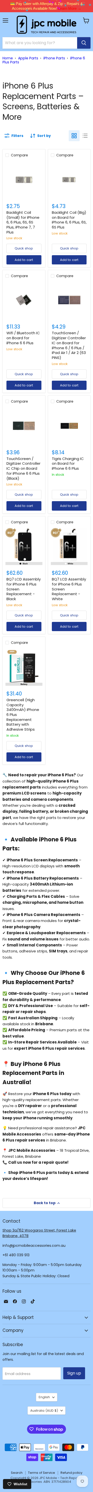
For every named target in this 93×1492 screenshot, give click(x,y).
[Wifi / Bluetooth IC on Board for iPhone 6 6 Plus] (23, 300)
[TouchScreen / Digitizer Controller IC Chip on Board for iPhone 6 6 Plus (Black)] (23, 426)
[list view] (85, 135)
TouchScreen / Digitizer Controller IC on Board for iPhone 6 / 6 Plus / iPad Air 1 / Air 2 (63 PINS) (69, 345)
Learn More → (69, 8)
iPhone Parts (54, 58)
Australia (44, 1410)
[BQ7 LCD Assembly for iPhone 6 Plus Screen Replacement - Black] (23, 546)
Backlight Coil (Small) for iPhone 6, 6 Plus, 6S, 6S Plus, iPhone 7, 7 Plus (22, 222)
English (44, 1397)
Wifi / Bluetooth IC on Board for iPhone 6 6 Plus (23, 337)
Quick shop (24, 248)
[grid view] (74, 135)
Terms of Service (41, 1472)
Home (7, 58)
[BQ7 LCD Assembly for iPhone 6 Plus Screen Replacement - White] (69, 546)
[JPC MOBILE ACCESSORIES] (47, 25)
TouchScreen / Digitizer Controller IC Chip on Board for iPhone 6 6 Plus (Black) (23, 468)
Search (17, 1472)
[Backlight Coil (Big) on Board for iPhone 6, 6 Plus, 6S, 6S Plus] (69, 179)
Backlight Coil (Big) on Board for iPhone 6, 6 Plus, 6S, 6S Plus (69, 220)
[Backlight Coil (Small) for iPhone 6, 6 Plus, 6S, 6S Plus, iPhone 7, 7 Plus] (23, 179)
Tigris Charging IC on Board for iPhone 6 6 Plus (68, 463)
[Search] (84, 43)
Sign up (74, 1373)
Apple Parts (28, 58)
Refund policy (71, 1472)
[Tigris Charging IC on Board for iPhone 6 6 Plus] (69, 426)
